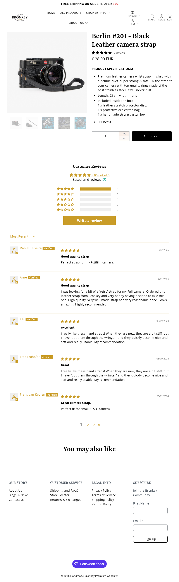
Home (51, 13)
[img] (70, 250)
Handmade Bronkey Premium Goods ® (94, 575)
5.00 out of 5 (100, 175)
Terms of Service (104, 495)
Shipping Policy (103, 500)
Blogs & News (19, 495)
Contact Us (16, 500)
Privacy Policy (101, 490)
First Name (141, 503)
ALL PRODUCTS (71, 13)
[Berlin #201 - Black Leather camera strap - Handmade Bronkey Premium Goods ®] (47, 72)
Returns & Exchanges (65, 500)
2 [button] (88, 425)
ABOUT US (76, 23)
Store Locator (59, 495)
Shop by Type (96, 13)
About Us (15, 490)
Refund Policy (102, 504)
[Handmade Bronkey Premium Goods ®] (20, 18)
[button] (65, 189)
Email (138, 521)
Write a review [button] (89, 220)
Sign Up (150, 539)
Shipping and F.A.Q (64, 490)
